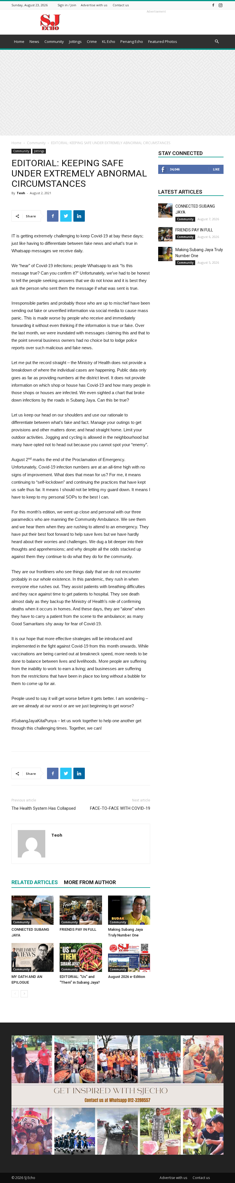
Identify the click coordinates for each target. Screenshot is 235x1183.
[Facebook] (213, 5)
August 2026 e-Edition (126, 976)
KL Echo (108, 41)
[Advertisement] (117, 93)
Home (19, 41)
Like (216, 169)
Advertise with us (94, 5)
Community (54, 41)
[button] (217, 41)
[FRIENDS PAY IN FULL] (81, 910)
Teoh (21, 193)
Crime (92, 41)
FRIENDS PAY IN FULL (78, 929)
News (34, 41)
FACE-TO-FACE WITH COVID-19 (120, 808)
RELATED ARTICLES (34, 882)
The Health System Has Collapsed (43, 808)
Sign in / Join (67, 5)
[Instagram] (220, 5)
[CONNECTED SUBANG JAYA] (32, 910)
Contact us (121, 5)
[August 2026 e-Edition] (129, 957)
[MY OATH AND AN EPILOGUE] (32, 957)
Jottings (75, 41)
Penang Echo (131, 41)
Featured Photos (162, 41)
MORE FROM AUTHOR (90, 882)
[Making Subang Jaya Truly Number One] (129, 910)
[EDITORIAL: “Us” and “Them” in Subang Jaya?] (81, 957)
